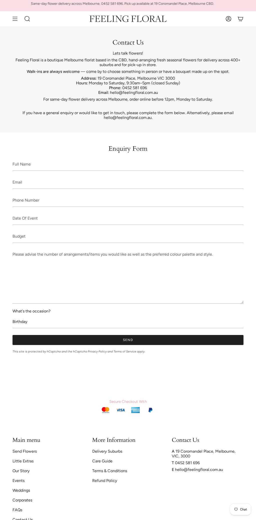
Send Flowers (24, 451)
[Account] (229, 18)
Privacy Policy (97, 351)
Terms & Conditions (109, 470)
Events (18, 480)
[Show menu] (15, 18)
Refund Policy (104, 480)
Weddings (21, 490)
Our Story (21, 470)
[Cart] (241, 18)
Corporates (22, 500)
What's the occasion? (31, 311)
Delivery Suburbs (107, 451)
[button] (27, 18)
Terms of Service (125, 351)
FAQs (17, 509)
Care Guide (102, 461)
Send (128, 340)
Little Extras (23, 461)
